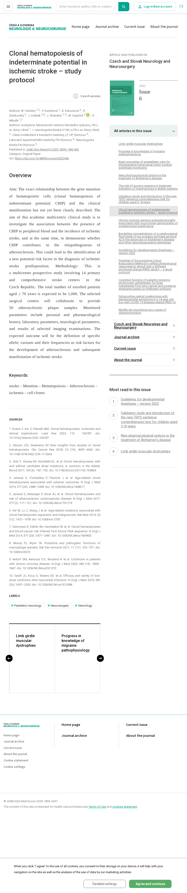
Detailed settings (105, 884)
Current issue (134, 26)
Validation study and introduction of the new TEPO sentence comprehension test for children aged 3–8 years (148, 199)
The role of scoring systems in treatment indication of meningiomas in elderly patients (148, 187)
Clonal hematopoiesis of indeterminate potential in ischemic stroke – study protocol (148, 211)
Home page (81, 26)
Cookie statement (16, 760)
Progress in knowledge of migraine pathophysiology (76, 643)
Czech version (90, 96)
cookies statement (124, 806)
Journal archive (107, 26)
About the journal (164, 26)
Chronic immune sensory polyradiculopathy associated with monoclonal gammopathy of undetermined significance (148, 223)
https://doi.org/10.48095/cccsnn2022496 (42, 158)
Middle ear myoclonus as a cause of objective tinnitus (142, 311)
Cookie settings (14, 767)
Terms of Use (97, 806)
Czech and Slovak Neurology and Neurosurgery (140, 326)
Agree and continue (150, 884)
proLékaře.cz (26, 8)
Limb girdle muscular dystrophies (26, 641)
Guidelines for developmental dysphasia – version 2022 (146, 251)
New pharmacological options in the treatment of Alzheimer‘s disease (142, 177)
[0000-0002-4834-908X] (88, 115)
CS (181, 6)
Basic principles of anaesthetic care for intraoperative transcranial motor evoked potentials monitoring (145, 164)
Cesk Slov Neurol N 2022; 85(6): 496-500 (52, 149)
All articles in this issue (133, 131)
